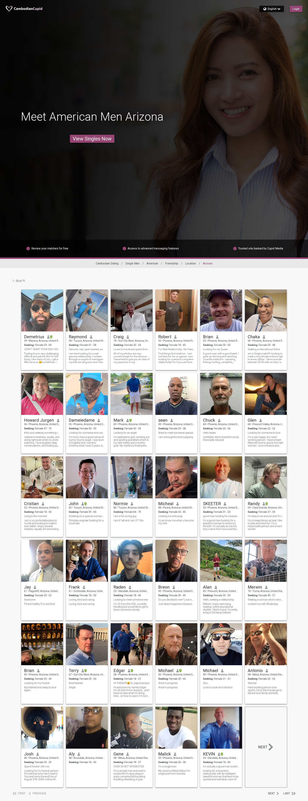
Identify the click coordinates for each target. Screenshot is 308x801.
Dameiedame (82, 420)
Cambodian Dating (107, 263)
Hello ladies (209, 432)
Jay (27, 587)
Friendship (171, 263)
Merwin (255, 587)
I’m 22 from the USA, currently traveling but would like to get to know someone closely (131, 606)
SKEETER (212, 503)
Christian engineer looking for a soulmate (86, 522)
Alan (207, 587)
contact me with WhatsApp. (263, 603)
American (152, 263)
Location (190, 263)
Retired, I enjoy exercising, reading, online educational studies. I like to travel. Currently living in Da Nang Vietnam (220, 608)
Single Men (132, 263)
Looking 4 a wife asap (170, 516)
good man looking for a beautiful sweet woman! (221, 516)
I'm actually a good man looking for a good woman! (221, 766)
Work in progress (168, 683)
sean (163, 420)
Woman (252, 683)
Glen (252, 420)
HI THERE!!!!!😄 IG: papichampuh (132, 683)
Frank (74, 587)
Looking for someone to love (264, 432)
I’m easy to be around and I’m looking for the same (266, 516)
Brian (208, 336)
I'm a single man (167, 766)
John (74, 503)
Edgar (119, 670)
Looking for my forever (37, 683)
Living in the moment (35, 516)
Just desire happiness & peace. (175, 603)
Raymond (78, 336)
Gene (119, 754)
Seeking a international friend (264, 349)
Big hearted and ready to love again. (40, 689)
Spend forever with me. (37, 766)
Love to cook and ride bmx (218, 687)
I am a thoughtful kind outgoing (175, 437)
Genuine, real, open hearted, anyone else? (87, 349)
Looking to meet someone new (131, 599)
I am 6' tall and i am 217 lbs (128, 520)
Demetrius (34, 336)
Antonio (255, 670)
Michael (165, 670)
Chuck (209, 420)
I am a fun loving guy (125, 516)
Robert (164, 336)
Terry (74, 670)
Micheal (165, 503)
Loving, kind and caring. (82, 599)
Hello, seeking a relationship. (219, 599)
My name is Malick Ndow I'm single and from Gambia (174, 772)
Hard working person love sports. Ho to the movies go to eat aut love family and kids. (265, 690)
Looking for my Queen (215, 349)
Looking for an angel (125, 432)
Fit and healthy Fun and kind (39, 603)
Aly (72, 754)
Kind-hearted (76, 683)
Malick (164, 754)
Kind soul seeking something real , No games (42, 432)
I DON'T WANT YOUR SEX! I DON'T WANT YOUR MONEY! (42, 349)
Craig (119, 336)
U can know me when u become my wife (176, 522)
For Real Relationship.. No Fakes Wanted (176, 349)
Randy (254, 503)
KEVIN (209, 754)
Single (72, 687)
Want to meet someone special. (176, 432)
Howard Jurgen (39, 420)
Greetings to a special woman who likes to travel (87, 516)
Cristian (31, 503)
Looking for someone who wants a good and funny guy (87, 432)
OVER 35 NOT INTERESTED (129, 766)
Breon (164, 587)
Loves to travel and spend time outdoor (132, 349)
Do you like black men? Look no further (176, 599)
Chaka (254, 336)
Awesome (29, 599)
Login (295, 9)
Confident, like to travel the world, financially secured (221, 438)
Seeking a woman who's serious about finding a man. (266, 599)
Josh (29, 754)
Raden (120, 587)
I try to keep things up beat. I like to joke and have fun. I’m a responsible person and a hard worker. (265, 524)
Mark (119, 420)
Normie (121, 503)
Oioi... (206, 683)
